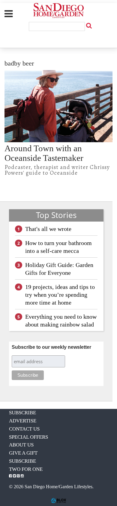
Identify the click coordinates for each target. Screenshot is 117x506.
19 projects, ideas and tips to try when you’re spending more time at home (60, 295)
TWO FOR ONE (26, 469)
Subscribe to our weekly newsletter (51, 347)
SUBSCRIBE (22, 413)
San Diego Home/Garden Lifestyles (59, 10)
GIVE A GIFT (23, 453)
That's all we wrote (48, 228)
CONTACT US (24, 429)
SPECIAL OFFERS (28, 437)
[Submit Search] (89, 25)
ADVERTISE (22, 421)
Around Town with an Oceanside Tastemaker (43, 153)
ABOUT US (21, 445)
